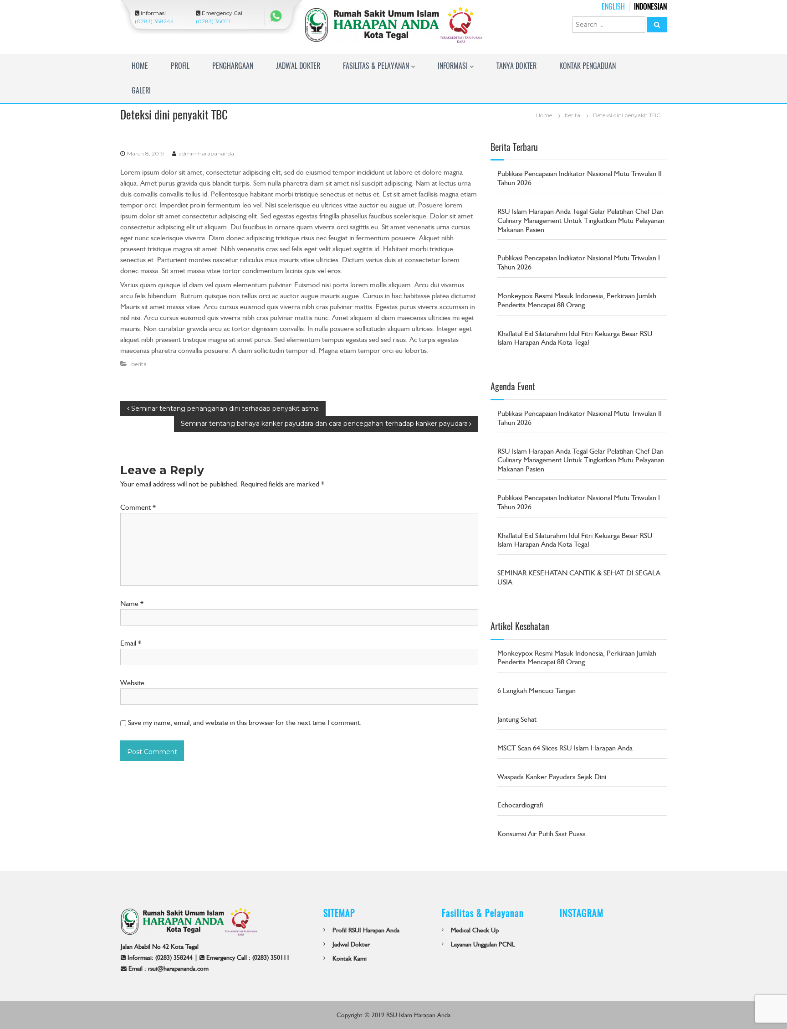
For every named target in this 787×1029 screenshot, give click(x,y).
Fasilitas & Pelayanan (376, 66)
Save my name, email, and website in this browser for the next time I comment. (245, 722)
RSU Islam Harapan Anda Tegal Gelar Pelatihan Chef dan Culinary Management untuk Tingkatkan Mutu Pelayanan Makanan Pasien (580, 220)
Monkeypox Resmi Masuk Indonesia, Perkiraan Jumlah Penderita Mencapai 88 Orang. (576, 300)
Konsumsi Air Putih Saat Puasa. (542, 833)
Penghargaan (232, 66)
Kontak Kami (349, 958)
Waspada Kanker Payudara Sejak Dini (551, 776)
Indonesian (650, 6)
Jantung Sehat (517, 719)
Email (130, 643)
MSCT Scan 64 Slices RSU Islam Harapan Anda (565, 748)
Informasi (453, 66)
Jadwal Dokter (298, 66)
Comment (138, 507)
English (613, 6)
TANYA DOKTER (516, 66)
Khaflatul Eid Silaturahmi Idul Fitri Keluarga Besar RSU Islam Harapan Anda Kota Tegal (575, 338)
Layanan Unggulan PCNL (483, 944)
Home (140, 66)
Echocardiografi (520, 805)
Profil (180, 66)
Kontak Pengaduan (587, 66)
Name (131, 603)
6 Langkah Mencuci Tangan (536, 690)
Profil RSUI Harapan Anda (365, 930)
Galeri (141, 90)
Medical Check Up (475, 930)
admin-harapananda (206, 153)
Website (132, 682)
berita (572, 115)
